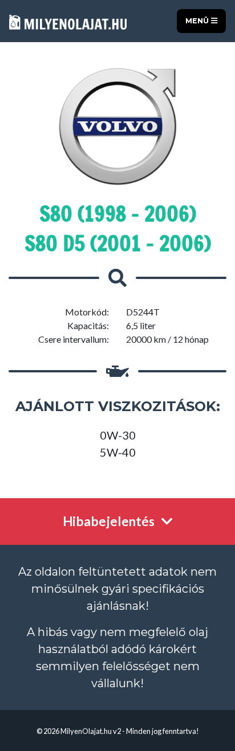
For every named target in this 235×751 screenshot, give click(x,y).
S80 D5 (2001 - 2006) (118, 243)
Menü (198, 21)
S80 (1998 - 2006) (117, 213)
